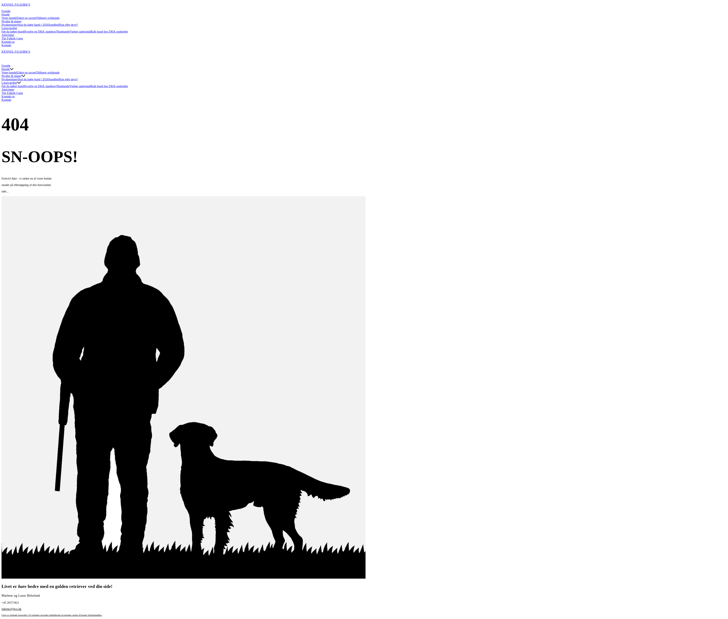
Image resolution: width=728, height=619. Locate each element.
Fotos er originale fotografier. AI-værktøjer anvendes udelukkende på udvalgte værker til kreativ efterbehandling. (52, 615)
